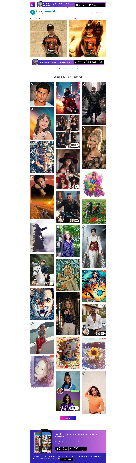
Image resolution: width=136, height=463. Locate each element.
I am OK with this (67, 459)
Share (96, 12)
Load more (68, 418)
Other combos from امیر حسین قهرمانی (69, 68)
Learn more (56, 458)
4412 (43, 13)
